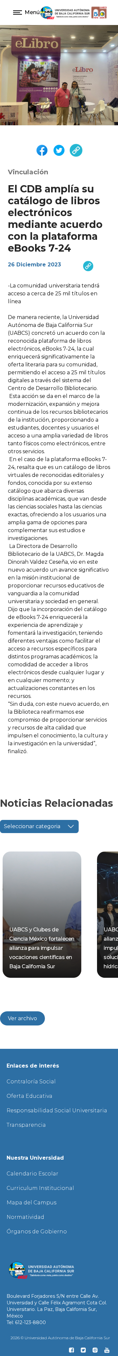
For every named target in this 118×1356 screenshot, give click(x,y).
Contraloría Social (31, 1081)
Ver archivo (22, 1018)
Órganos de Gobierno (37, 1231)
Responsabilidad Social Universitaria (57, 1110)
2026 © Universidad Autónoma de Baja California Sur (60, 1337)
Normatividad (25, 1217)
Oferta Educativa (29, 1096)
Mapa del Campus (31, 1202)
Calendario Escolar (32, 1174)
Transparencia (26, 1125)
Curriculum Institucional (40, 1188)
